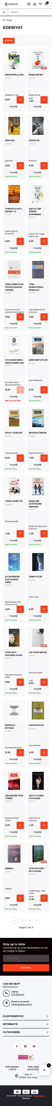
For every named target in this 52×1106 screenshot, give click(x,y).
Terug (9, 20)
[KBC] (34, 1092)
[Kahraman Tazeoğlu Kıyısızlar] (38, 126)
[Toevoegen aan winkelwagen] (20, 99)
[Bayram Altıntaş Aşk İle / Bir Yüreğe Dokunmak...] (38, 194)
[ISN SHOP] (11, 4)
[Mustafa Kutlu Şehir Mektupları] (38, 345)
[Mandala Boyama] (14, 710)
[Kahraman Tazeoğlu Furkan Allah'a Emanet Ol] (14, 194)
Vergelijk (13, 106)
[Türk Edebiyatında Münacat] (38, 269)
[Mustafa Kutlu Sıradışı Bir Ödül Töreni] (14, 781)
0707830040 (17, 994)
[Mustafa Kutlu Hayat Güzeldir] (14, 418)
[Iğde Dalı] (14, 126)
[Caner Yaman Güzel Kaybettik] (14, 486)
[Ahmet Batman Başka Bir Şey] (38, 60)
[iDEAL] (17, 1092)
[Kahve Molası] (38, 710)
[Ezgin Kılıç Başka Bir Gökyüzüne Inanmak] (38, 486)
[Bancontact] (26, 1092)
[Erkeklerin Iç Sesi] (14, 60)
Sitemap (26, 1098)
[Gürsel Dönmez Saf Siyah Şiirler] (38, 637)
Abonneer (26, 967)
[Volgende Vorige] (37, 920)
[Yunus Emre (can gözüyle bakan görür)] (14, 269)
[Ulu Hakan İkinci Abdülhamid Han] (14, 345)
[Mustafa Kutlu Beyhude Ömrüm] (38, 418)
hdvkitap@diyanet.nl (21, 1004)
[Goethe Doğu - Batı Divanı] (38, 854)
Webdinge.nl (38, 1096)
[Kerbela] (14, 854)
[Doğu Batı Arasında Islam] (14, 637)
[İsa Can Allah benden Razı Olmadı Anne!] (14, 562)
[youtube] (34, 1046)
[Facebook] (16, 1046)
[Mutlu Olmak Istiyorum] (38, 781)
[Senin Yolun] (38, 562)
